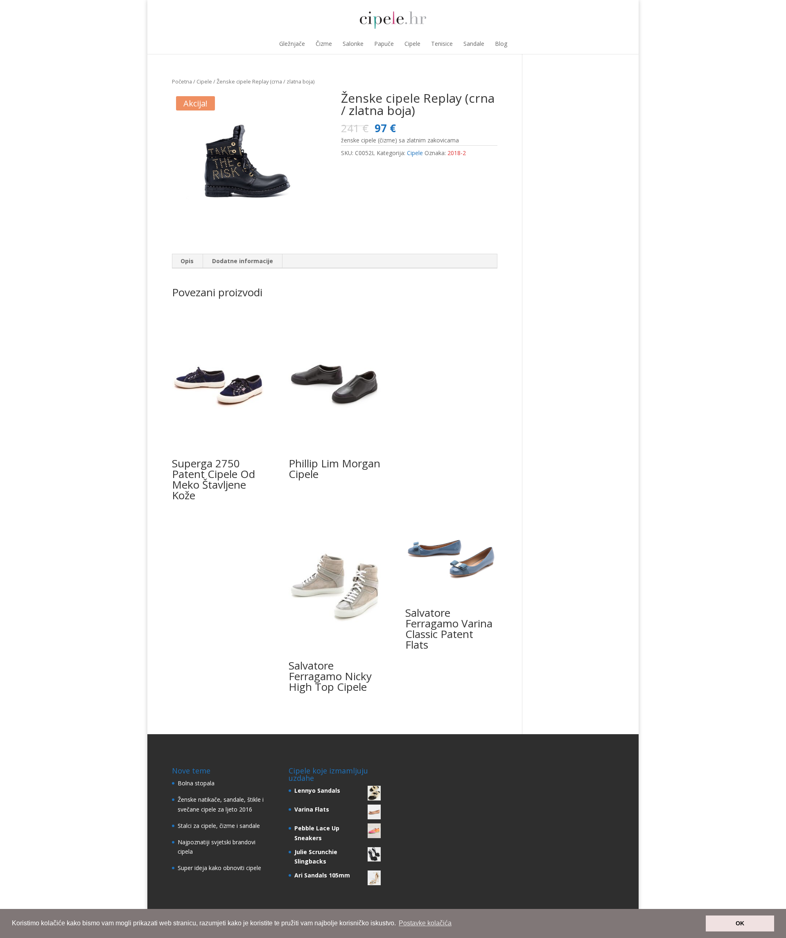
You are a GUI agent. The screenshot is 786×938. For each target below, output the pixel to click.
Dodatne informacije (242, 261)
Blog (501, 43)
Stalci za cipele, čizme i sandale (219, 826)
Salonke (353, 43)
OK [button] (740, 923)
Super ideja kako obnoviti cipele (219, 868)
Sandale (473, 43)
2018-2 (456, 153)
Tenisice (442, 43)
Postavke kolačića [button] (425, 923)
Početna (182, 81)
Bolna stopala (196, 783)
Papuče (384, 43)
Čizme (324, 43)
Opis (187, 261)
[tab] (187, 261)
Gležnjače (292, 43)
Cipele (412, 43)
